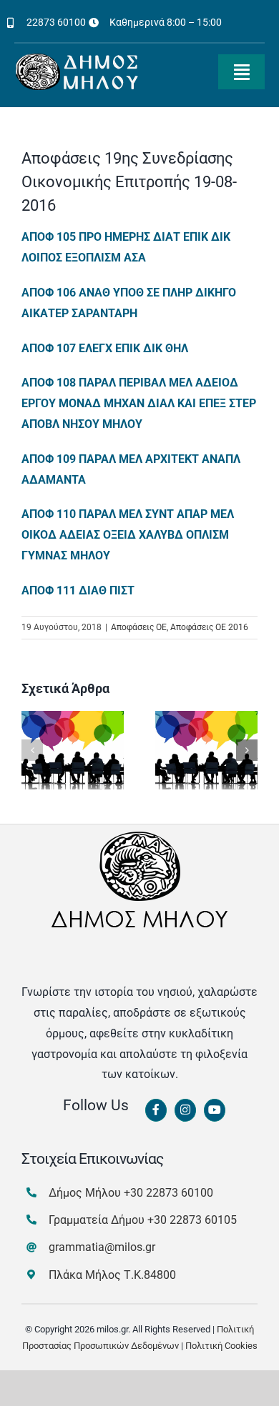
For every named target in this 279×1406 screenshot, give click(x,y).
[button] (32, 750)
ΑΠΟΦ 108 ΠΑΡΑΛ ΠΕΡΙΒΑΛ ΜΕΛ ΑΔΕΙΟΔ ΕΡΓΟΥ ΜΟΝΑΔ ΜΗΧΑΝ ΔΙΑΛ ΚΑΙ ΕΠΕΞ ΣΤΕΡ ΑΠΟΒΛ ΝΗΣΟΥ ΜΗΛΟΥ (138, 403)
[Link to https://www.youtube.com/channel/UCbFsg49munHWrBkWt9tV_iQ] (214, 1110)
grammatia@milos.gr (102, 1247)
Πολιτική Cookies (221, 1345)
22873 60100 (56, 22)
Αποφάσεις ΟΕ (139, 627)
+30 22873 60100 (168, 1193)
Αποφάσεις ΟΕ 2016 (209, 627)
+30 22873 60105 (192, 1220)
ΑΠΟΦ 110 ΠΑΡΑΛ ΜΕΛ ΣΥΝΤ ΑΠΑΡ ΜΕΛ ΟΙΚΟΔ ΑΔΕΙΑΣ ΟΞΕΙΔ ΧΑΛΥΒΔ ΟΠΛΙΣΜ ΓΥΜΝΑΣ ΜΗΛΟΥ (127, 534)
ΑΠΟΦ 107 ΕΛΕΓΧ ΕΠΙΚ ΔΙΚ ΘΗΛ (104, 348)
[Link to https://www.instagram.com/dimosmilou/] (185, 1110)
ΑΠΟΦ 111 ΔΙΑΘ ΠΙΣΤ (77, 590)
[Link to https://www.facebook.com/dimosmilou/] (156, 1110)
